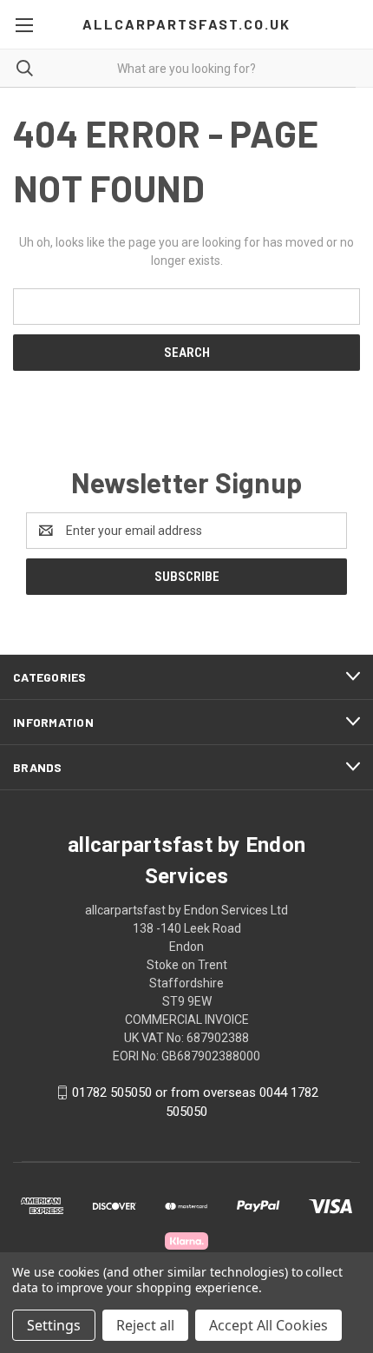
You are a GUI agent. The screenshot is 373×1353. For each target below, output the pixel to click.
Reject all (145, 1325)
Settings (54, 1325)
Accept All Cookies (268, 1325)
